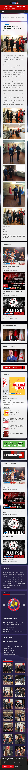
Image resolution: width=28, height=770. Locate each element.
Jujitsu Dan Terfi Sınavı (8, 317)
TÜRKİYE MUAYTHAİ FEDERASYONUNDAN (5, 413)
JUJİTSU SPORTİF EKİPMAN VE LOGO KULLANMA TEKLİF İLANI (5, 427)
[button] (2, 11)
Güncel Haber (5, 24)
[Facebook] (13, 3)
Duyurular (6, 393)
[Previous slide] (4, 605)
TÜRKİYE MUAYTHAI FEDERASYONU (14, 6)
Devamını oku (7, 407)
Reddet (11, 766)
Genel (5, 313)
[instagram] (15, 3)
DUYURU (5, 396)
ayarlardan (13, 763)
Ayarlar (16, 766)
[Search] (24, 11)
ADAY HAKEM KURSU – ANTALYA (5, 434)
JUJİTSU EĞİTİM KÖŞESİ (8, 536)
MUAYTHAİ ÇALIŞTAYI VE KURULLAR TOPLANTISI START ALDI (14, 236)
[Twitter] (11, 3)
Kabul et (5, 766)
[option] (14, 605)
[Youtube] (17, 3)
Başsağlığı (5, 230)
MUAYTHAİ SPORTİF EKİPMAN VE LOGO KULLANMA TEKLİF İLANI (5, 420)
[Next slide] (24, 605)
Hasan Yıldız (8, 226)
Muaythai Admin (6, 32)
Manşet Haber (13, 263)
